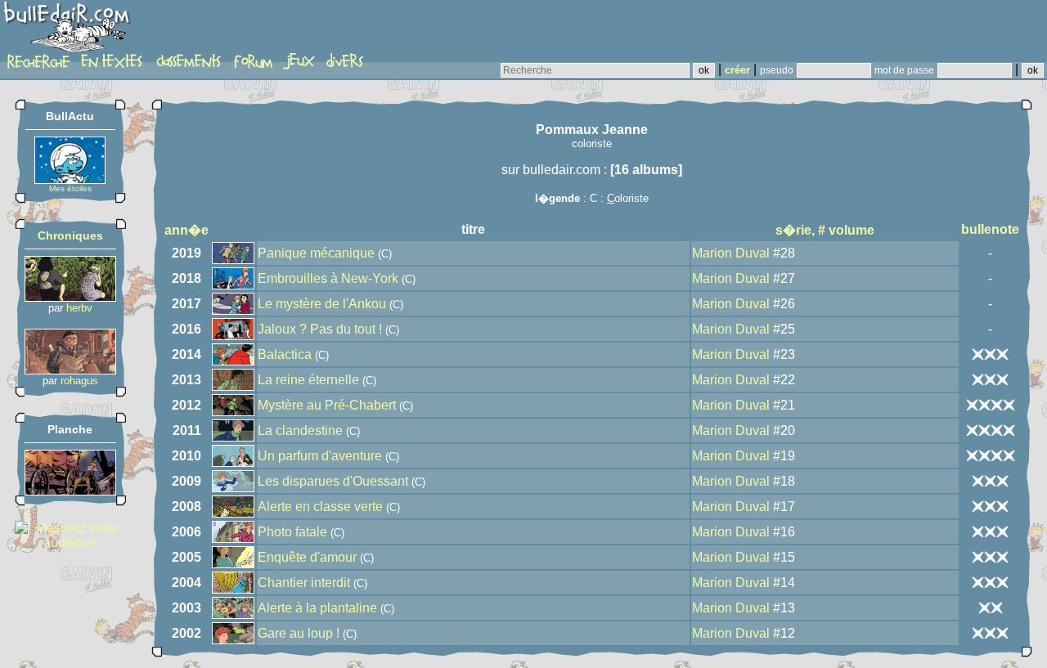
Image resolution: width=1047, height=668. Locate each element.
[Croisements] (70, 297)
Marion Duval (731, 253)
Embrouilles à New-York (328, 278)
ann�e (186, 230)
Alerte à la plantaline (317, 608)
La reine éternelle (308, 380)
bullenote (990, 229)
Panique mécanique (316, 253)
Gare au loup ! (298, 633)
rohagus (79, 380)
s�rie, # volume (824, 230)
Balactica (285, 354)
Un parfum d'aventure (320, 456)
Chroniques (70, 235)
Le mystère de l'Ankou (322, 304)
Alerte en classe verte (320, 506)
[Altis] (70, 491)
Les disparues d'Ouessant (333, 481)
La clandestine (300, 430)
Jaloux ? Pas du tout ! (320, 329)
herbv (79, 308)
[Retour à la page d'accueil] (69, 30)
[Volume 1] (70, 370)
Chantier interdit (304, 583)
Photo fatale (292, 532)
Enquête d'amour (307, 557)
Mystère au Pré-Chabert (327, 405)
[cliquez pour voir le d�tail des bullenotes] (990, 354)
